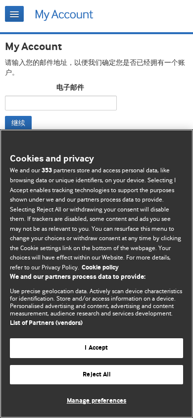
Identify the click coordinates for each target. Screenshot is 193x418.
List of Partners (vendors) (46, 323)
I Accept (96, 348)
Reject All (96, 374)
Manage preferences (96, 401)
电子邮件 (70, 88)
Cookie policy (100, 267)
